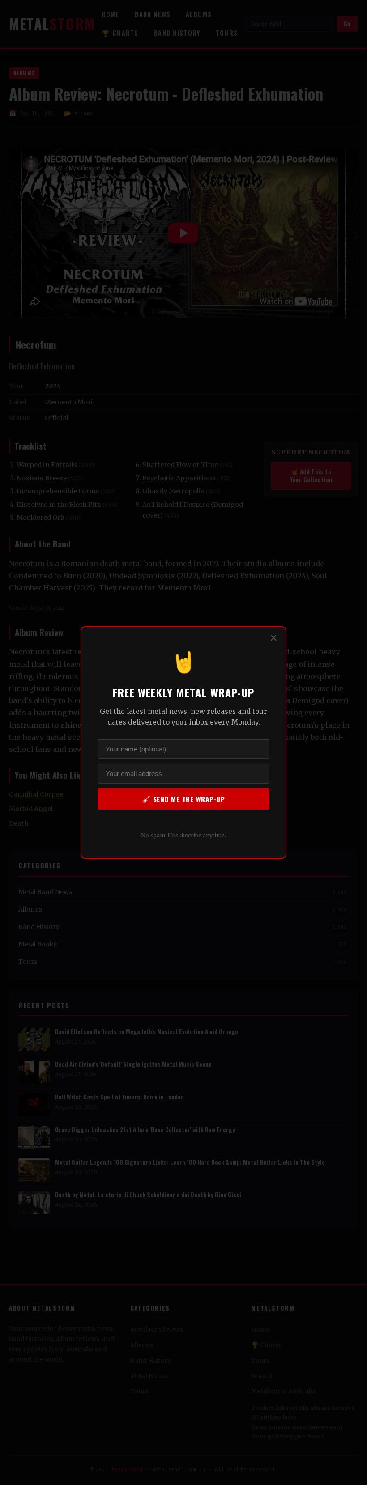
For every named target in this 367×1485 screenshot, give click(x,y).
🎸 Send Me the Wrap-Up (183, 799)
